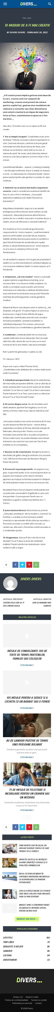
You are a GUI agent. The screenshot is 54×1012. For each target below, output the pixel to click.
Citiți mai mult (27, 665)
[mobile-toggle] (5, 4)
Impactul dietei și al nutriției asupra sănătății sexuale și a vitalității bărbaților (33, 862)
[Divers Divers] (10, 583)
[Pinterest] (29, 565)
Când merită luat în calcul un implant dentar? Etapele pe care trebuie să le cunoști (34, 848)
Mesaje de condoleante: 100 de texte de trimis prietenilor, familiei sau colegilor (27, 654)
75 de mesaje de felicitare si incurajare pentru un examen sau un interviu (27, 793)
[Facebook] (15, 565)
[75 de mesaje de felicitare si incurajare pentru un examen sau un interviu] (27, 774)
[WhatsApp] (36, 565)
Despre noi (18, 997)
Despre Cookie (32, 997)
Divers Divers (17, 32)
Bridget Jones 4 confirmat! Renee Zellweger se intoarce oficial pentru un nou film (34, 908)
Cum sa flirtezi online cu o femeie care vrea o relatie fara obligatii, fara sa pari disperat (34, 894)
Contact (38, 1003)
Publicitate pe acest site (22, 1003)
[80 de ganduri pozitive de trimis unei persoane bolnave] (27, 725)
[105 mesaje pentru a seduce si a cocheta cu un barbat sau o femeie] (27, 682)
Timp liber (26, 18)
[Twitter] (22, 565)
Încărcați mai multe (25, 919)
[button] (50, 4)
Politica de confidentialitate (16, 1000)
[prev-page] (24, 817)
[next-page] (29, 817)
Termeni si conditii (39, 1000)
